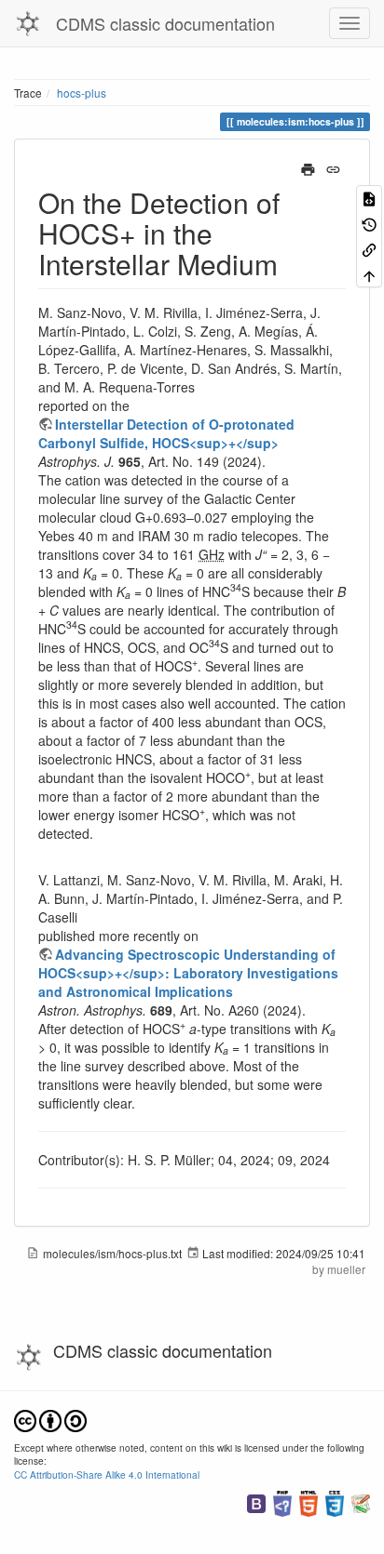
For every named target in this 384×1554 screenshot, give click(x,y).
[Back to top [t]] (369, 274)
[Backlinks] (369, 248)
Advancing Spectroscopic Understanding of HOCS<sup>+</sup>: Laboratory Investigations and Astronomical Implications (188, 973)
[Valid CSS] (334, 1501)
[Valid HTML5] (308, 1501)
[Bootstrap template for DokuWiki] (256, 1501)
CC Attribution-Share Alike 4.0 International (106, 1474)
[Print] (308, 167)
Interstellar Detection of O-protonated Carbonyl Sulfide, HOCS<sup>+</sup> (166, 433)
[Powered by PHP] (282, 1501)
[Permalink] (333, 167)
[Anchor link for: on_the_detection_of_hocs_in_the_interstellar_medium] (292, 263)
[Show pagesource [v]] (369, 197)
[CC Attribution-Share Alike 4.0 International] (50, 1419)
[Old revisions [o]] (369, 222)
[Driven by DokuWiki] (360, 1501)
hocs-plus (81, 92)
